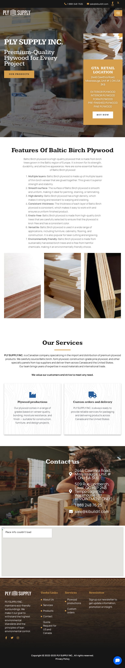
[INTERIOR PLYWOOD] (62, 285)
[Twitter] (12, 637)
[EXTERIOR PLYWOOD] (22, 285)
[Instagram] (112, 5)
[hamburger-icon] (118, 13)
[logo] (16, 13)
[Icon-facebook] (112, 3)
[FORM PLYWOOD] (102, 285)
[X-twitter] (118, 3)
